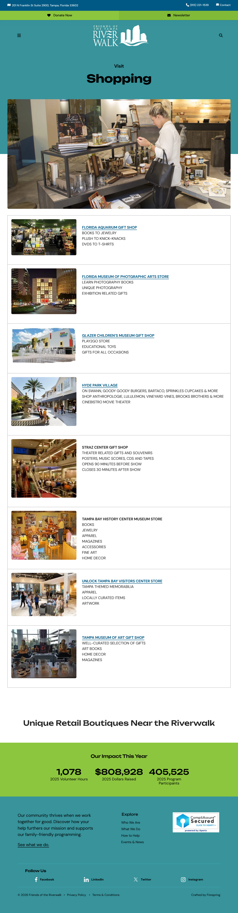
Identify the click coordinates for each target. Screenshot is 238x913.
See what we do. (33, 845)
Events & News (132, 842)
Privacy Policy (76, 895)
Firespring (213, 895)
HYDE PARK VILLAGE (100, 385)
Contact (225, 5)
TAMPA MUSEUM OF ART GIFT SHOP (113, 637)
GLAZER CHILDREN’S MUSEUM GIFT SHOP (118, 335)
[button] (19, 35)
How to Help (130, 835)
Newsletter (181, 15)
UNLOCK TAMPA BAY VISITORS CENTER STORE (122, 581)
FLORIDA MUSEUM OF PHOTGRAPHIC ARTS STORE (125, 276)
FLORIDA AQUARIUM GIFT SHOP (109, 227)
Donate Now (62, 15)
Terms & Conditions (106, 895)
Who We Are (130, 822)
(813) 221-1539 (199, 5)
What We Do (130, 829)
